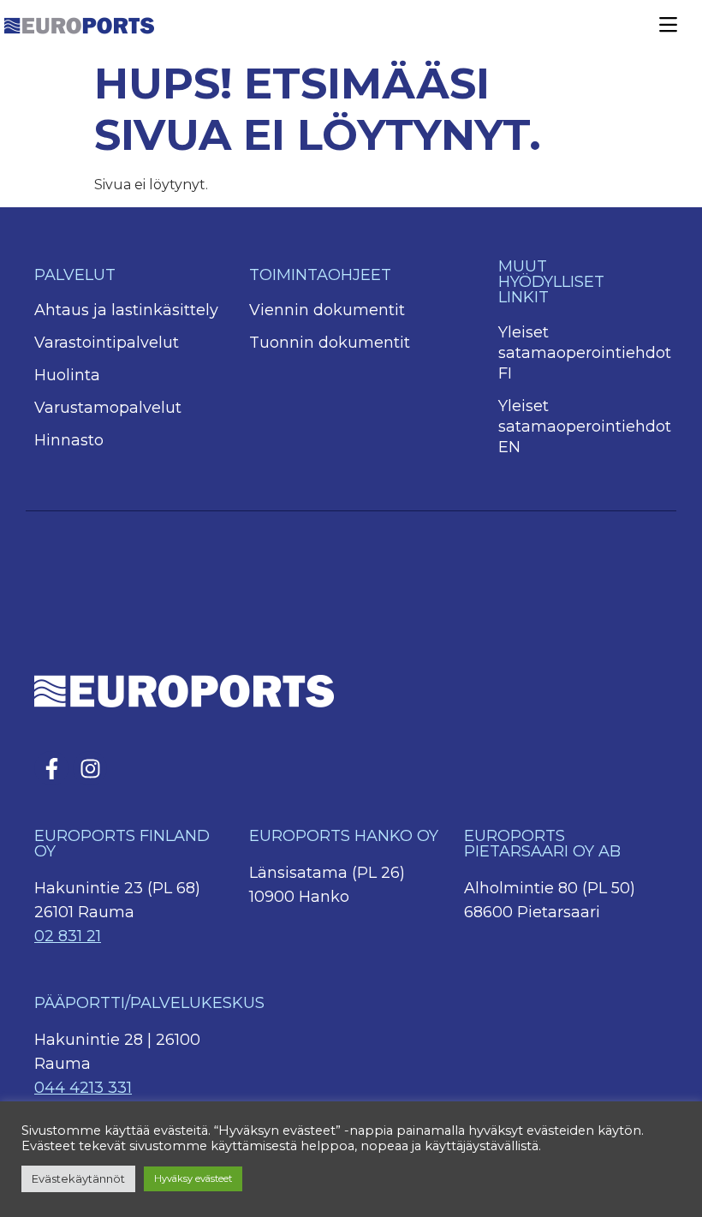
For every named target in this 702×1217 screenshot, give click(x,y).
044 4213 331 (83, 1087)
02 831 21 (67, 936)
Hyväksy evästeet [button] (193, 1178)
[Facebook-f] (51, 768)
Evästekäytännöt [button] (78, 1178)
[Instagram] (90, 768)
